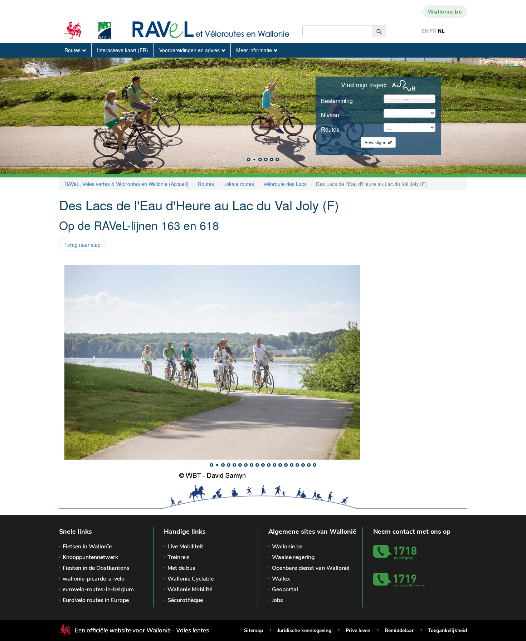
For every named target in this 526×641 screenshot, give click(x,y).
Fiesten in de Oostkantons (96, 568)
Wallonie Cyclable (190, 578)
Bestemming (337, 101)
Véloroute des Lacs (285, 183)
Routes (73, 50)
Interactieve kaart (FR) (122, 50)
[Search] (379, 31)
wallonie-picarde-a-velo (94, 578)
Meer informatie (254, 50)
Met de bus (181, 568)
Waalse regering (293, 557)
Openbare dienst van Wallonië (310, 568)
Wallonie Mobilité (189, 589)
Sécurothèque (185, 600)
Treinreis (178, 557)
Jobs (277, 600)
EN (425, 30)
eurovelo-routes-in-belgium (98, 589)
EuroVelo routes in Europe (96, 600)
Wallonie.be (445, 12)
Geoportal (285, 589)
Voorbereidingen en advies (190, 50)
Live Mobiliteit (185, 546)
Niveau (330, 115)
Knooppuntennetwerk (90, 557)
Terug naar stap (82, 244)
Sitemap (253, 630)
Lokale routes (238, 183)
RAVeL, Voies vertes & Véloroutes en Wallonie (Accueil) (126, 183)
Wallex (281, 578)
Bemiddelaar (399, 630)
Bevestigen (376, 142)
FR (433, 30)
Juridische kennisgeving (304, 630)
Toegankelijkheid (447, 630)
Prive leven (358, 630)
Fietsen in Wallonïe (87, 546)
